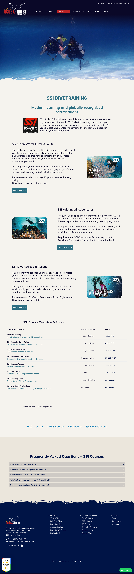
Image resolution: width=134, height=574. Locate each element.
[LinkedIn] (12, 545)
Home (40, 11)
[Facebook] (9, 545)
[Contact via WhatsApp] (128, 3)
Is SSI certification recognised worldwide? (28, 469)
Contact (106, 11)
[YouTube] (22, 545)
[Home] (15, 2)
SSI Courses (75, 426)
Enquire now (18, 190)
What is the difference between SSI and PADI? (29, 480)
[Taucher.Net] (18, 545)
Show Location (13, 535)
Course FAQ (87, 533)
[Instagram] (6, 545)
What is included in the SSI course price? (27, 475)
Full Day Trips (56, 521)
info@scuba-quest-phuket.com (21, 541)
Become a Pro (87, 530)
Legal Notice (64, 561)
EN (102, 3)
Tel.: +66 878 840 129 (16, 539)
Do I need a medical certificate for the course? (29, 485)
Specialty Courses (96, 426)
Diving (50, 11)
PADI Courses (35, 426)
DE (98, 3)
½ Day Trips (55, 518)
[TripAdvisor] (15, 545)
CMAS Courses (56, 426)
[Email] (125, 3)
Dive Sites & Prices (58, 530)
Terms (54, 561)
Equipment (117, 521)
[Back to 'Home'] (13, 517)
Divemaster (78, 11)
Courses (62, 11)
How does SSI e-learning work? (23, 464)
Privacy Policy (77, 561)
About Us (92, 11)
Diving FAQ (55, 533)
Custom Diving (56, 527)
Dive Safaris (55, 524)
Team (114, 518)
